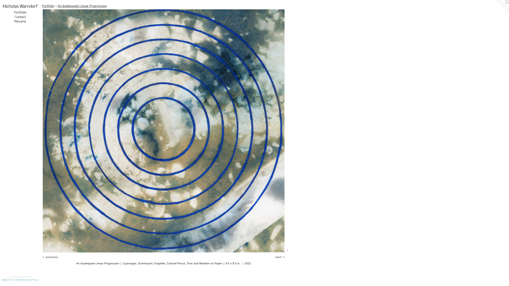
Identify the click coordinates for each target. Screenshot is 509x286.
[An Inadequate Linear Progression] (163, 130)
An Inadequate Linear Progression (82, 6)
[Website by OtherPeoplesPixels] (501, 8)
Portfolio (20, 12)
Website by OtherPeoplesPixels (20, 280)
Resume (20, 21)
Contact (20, 17)
